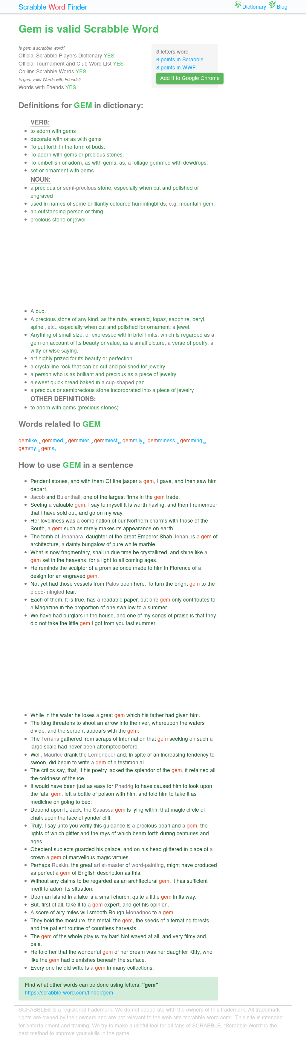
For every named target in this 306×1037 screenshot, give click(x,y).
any (82, 319)
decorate (40, 138)
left (68, 793)
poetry (200, 342)
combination (95, 520)
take (53, 623)
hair (113, 936)
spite (140, 754)
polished (183, 187)
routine (76, 928)
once (125, 567)
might (173, 865)
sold (62, 512)
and (166, 187)
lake (83, 896)
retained (199, 770)
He (33, 567)
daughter (96, 536)
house (106, 615)
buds (98, 146)
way (117, 512)
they (211, 615)
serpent (76, 730)
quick (57, 382)
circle (192, 809)
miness (163, 440)
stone (104, 187)
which (167, 334)
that (76, 366)
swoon (38, 762)
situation (82, 888)
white (131, 544)
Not (34, 583)
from (99, 583)
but (144, 599)
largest (117, 496)
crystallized (153, 552)
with (56, 130)
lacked (116, 770)
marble (147, 544)
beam (139, 833)
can (86, 366)
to (32, 130)
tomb (47, 536)
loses (88, 715)
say (95, 504)
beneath (107, 959)
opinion (159, 904)
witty (35, 350)
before (129, 746)
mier (80, 440)
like (30, 440)
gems (69, 130)
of (88, 146)
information (132, 738)
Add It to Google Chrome (190, 78)
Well (35, 754)
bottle (84, 793)
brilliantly (98, 203)
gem (208, 203)
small (65, 334)
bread (71, 382)
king (46, 722)
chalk (36, 817)
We (34, 615)
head (156, 849)
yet (44, 583)
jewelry (157, 366)
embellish (49, 162)
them (98, 481)
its (79, 342)
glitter (72, 833)
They (36, 920)
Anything (40, 334)
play (89, 936)
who (58, 374)
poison (106, 793)
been (126, 583)
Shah (166, 536)
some (79, 203)
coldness (50, 778)
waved (138, 936)
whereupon (165, 722)
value (113, 342)
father (157, 715)
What (36, 552)
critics (48, 770)
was (70, 520)
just (81, 785)
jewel (79, 219)
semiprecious (79, 390)
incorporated (126, 390)
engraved (41, 195)
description (110, 872)
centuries (187, 833)
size (77, 334)
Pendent (40, 481)
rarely (90, 528)
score (42, 912)
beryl (198, 319)
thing (97, 211)
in (61, 146)
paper (130, 599)
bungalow (93, 544)
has (91, 599)
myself (115, 504)
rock (65, 366)
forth (52, 146)
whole (75, 936)
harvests (126, 928)
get (136, 904)
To (33, 146)
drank (71, 754)
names (57, 203)
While (37, 715)
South (37, 528)
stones (115, 154)
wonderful (89, 951)
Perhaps (40, 865)
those (186, 520)
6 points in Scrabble (180, 59)
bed (86, 801)
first (46, 904)
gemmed (160, 162)
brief (138, 334)
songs (159, 615)
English (87, 872)
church (121, 896)
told (153, 793)
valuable (63, 504)
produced (206, 865)
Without (39, 880)
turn (159, 583)
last (130, 623)
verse (178, 342)
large (36, 746)
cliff (106, 817)
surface (136, 959)
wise (54, 350)
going (67, 801)
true (79, 599)
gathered (71, 738)
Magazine (46, 607)
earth (166, 528)
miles (72, 912)
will (84, 912)
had (53, 583)
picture (157, 342)
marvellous (82, 857)
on (45, 342)
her (53, 951)
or (66, 138)
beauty (91, 342)
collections (139, 967)
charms (158, 520)
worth (140, 504)
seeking (178, 738)
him (212, 481)
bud (40, 311)
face (72, 817)
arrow (111, 722)
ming (193, 440)
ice (80, 778)
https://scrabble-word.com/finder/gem (69, 992)
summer (157, 607)
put (41, 146)
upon (206, 785)
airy (60, 912)
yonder (93, 817)
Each (36, 599)
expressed (104, 334)
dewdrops (194, 162)
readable (112, 599)
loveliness (52, 520)
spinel (37, 326)
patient (58, 928)
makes (107, 528)
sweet (42, 382)
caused (162, 785)
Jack (75, 809)
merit (36, 888)
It (31, 785)
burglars (73, 615)
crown (37, 857)
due (115, 552)
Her (34, 520)
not (43, 623)
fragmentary (75, 552)
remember (205, 504)
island (59, 896)
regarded (192, 334)
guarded (85, 849)
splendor (144, 770)
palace (112, 849)
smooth (98, 912)
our (122, 520)
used (36, 203)
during (167, 833)
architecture (44, 544)
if (80, 770)
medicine (41, 801)
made (139, 567)
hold (49, 920)
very (178, 936)
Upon (36, 896)
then (190, 481)
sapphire (179, 319)
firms (132, 496)
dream (137, 951)
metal (103, 920)
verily (85, 825)
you (120, 623)
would (42, 785)
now (55, 552)
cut (157, 187)
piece (145, 374)
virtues (120, 857)
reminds (48, 567)
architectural (142, 880)
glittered (172, 849)
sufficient (197, 880)
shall (98, 552)
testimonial (131, 762)
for (142, 326)
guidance (114, 825)
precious (95, 154)
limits (151, 334)
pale (35, 944)
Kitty (194, 951)
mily (134, 440)
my (29, 448)
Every (37, 967)
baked (87, 382)
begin (64, 762)
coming (134, 560)
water (66, 715)
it (125, 504)
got (98, 623)
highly (46, 358)
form (79, 146)
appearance (137, 528)
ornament (56, 170)
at (150, 936)
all (121, 560)
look (194, 785)
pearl (164, 825)
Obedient (41, 849)
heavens (76, 560)
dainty (73, 544)
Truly (36, 825)
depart (38, 489)
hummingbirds (149, 203)
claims (68, 880)
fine (117, 481)
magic (178, 809)
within (125, 334)
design (38, 575)
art (33, 358)
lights (36, 833)
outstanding (52, 211)
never (75, 746)
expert (112, 904)
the (68, 146)
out (72, 512)
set (34, 170)
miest (107, 440)
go (92, 512)
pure (117, 544)
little (73, 623)
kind (93, 319)
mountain (190, 203)
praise (181, 615)
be (96, 366)
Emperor (147, 536)
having (156, 504)
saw (201, 481)
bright (181, 583)
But (34, 904)
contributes (196, 599)
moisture (75, 920)
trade (172, 496)
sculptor (77, 567)
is (178, 334)
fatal (44, 793)
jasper (130, 481)
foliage (140, 162)
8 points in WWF (176, 67)
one (87, 496)
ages (150, 560)
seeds (152, 920)
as (73, 138)
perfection (120, 358)
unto (62, 825)
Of (108, 481)
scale (50, 746)
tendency (198, 754)
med (54, 440)
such (69, 528)
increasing (173, 754)
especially (126, 187)
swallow (126, 607)
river (144, 722)
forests (201, 920)
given (182, 715)
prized (61, 358)
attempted (109, 746)
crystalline (47, 366)
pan (140, 382)
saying (69, 350)
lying (137, 809)
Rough (116, 912)
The (35, 536)
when (145, 187)
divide (37, 730)
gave (166, 481)
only (177, 599)
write (84, 762)
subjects (64, 849)
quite (138, 896)
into (146, 390)
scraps (103, 738)
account (59, 342)
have (50, 512)
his (145, 715)
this (98, 825)
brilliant (85, 374)
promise (108, 567)
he (78, 715)
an (33, 211)
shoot (89, 722)
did (34, 623)
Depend (39, 809)
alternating (179, 920)
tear (70, 591)
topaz (159, 319)
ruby (122, 319)
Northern (137, 520)
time (126, 552)
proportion (86, 607)
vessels (83, 583)
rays (105, 833)
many (119, 967)
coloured (120, 203)
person (75, 211)
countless (102, 928)
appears (96, 730)
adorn (43, 130)
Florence (180, 567)
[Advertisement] (124, 265)
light (106, 560)
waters (197, 722)
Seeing (38, 504)
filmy (189, 936)
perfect (46, 872)
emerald (140, 319)
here (139, 583)
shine (186, 552)
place (195, 849)
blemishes (83, 959)
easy (99, 785)
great (130, 536)
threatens (64, 722)
